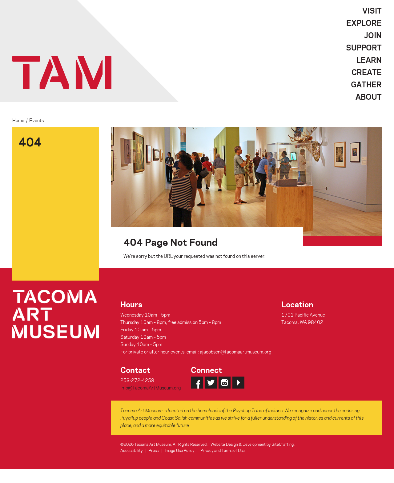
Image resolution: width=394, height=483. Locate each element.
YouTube (238, 383)
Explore (364, 23)
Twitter (211, 383)
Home (18, 120)
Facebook (197, 383)
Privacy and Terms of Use (222, 450)
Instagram (225, 383)
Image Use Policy (179, 450)
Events (36, 120)
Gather (366, 84)
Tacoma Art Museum (61, 72)
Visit (372, 10)
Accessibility (131, 450)
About (369, 97)
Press (154, 450)
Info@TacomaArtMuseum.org (150, 388)
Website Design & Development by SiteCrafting (252, 444)
